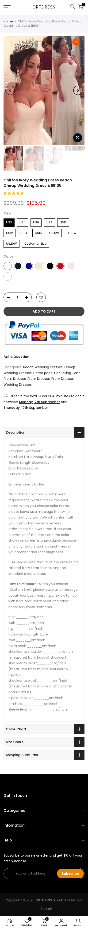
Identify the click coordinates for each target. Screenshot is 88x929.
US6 (36, 221)
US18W (71, 232)
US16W (54, 232)
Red (60, 266)
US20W (11, 243)
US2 (9, 221)
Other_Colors (8, 276)
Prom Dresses (38, 378)
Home (8, 21)
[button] (14, 193)
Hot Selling (62, 373)
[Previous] (10, 90)
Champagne (39, 266)
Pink (71, 266)
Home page (43, 373)
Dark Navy (18, 266)
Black (50, 266)
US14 (24, 232)
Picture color (8, 266)
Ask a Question (16, 356)
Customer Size (36, 243)
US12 (9, 232)
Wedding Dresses (18, 384)
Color (8, 256)
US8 (49, 221)
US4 (22, 221)
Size (7, 213)
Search (46, 908)
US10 (63, 221)
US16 (38, 232)
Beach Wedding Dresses (43, 367)
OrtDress (44, 7)
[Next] (78, 90)
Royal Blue (29, 266)
